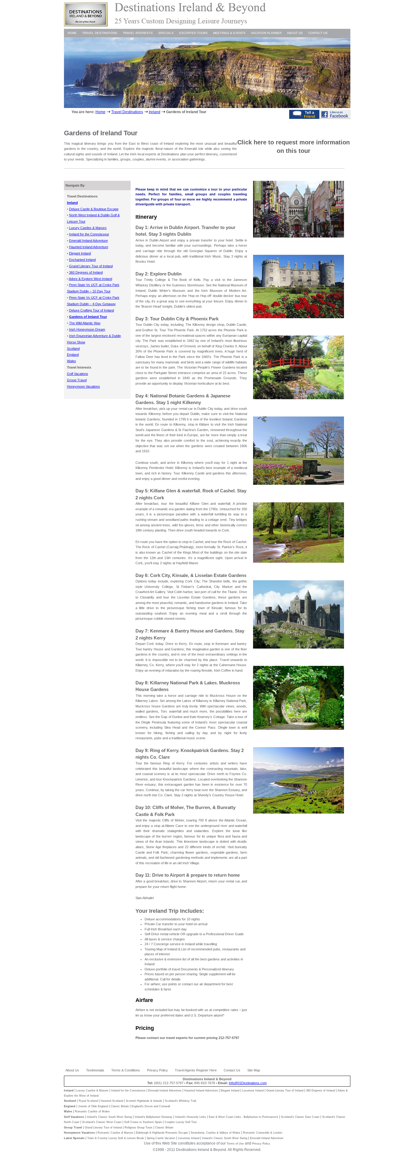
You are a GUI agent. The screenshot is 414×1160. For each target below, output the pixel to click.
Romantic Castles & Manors (115, 1132)
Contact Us (232, 1070)
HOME (72, 33)
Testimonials (95, 1070)
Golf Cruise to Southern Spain (143, 1122)
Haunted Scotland (112, 1100)
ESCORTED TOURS (193, 33)
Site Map (253, 1070)
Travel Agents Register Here (196, 1070)
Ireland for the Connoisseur (128, 1090)
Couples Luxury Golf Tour (181, 1122)
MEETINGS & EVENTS (229, 33)
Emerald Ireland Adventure (165, 1090)
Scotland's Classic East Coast (300, 1116)
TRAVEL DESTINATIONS (99, 33)
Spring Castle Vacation (161, 1138)
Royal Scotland (88, 1100)
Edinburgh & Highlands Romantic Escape (162, 1132)
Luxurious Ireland (253, 1090)
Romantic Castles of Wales (92, 1111)
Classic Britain (120, 1106)
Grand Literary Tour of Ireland (284, 1090)
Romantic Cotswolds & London (262, 1132)
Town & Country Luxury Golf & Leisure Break (115, 1138)
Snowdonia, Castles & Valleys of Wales (215, 1132)
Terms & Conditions (125, 1070)
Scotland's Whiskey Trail (180, 1100)
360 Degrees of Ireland (320, 1090)
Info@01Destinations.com (248, 1083)
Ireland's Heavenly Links (190, 1116)
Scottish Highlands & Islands (144, 1100)
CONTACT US (318, 33)
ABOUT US (295, 33)
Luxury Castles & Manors (92, 1090)
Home (100, 112)
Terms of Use (235, 1143)
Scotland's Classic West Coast (102, 1122)
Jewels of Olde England (93, 1106)
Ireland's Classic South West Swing (109, 1116)
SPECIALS (166, 33)
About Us (72, 1070)
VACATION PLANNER (266, 33)
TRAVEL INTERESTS (138, 33)
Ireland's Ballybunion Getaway (153, 1116)
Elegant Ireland (230, 1090)
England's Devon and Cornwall (151, 1106)
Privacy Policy (157, 1070)
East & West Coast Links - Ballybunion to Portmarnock (243, 1116)
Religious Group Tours (138, 1127)
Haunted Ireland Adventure (201, 1090)
